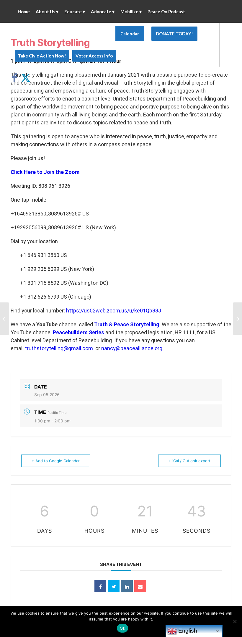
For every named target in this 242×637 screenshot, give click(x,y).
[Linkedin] (127, 586)
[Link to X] (25, 77)
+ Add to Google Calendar (56, 460)
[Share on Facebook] (100, 586)
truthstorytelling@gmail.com (59, 348)
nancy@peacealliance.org (131, 348)
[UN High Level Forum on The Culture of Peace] (4, 318)
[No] (235, 621)
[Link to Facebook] (16, 77)
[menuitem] (24, 11)
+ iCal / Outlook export (189, 460)
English (187, 631)
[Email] (140, 586)
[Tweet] (114, 586)
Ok (122, 628)
